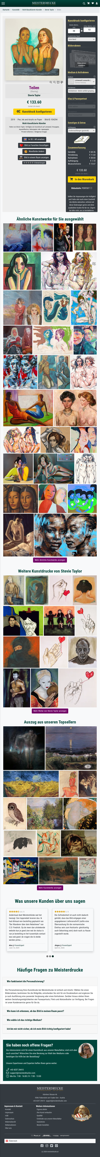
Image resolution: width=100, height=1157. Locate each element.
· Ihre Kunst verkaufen (44, 1112)
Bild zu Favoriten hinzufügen (36, 145)
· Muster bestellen (42, 1125)
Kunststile (16, 10)
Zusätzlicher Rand (74, 36)
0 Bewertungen (39, 163)
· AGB (6, 1116)
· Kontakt (7, 1109)
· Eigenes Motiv (41, 1109)
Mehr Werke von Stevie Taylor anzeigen (50, 711)
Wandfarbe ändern (35, 151)
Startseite (6, 10)
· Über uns (8, 1128)
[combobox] (82, 39)
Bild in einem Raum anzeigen (36, 157)
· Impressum (8, 1112)
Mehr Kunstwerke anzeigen (50, 888)
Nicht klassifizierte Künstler (32, 10)
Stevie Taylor (49, 10)
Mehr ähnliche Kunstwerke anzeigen (50, 560)
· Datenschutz (9, 1119)
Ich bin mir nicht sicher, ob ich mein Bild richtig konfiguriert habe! (39, 1028)
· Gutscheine (40, 1122)
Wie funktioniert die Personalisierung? (26, 981)
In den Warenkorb (83, 179)
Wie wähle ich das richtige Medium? (24, 1020)
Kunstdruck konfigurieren (36, 111)
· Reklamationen (10, 1125)
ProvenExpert (19, 945)
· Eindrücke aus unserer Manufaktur (48, 1119)
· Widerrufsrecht (10, 1122)
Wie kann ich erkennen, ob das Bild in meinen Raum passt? (35, 1011)
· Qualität (39, 1116)
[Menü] (3, 3)
